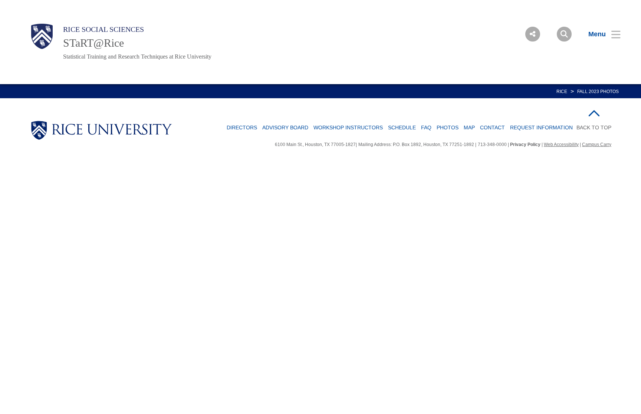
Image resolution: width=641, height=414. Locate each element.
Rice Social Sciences (103, 29)
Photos (447, 127)
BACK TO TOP (593, 127)
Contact (492, 127)
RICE (561, 91)
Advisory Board (285, 127)
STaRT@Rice (93, 43)
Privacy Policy (525, 144)
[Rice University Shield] (42, 36)
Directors (242, 127)
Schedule (402, 127)
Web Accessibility (561, 144)
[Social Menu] (532, 34)
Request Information (541, 127)
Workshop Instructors (348, 127)
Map (469, 127)
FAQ (426, 127)
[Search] (564, 34)
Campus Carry (596, 144)
